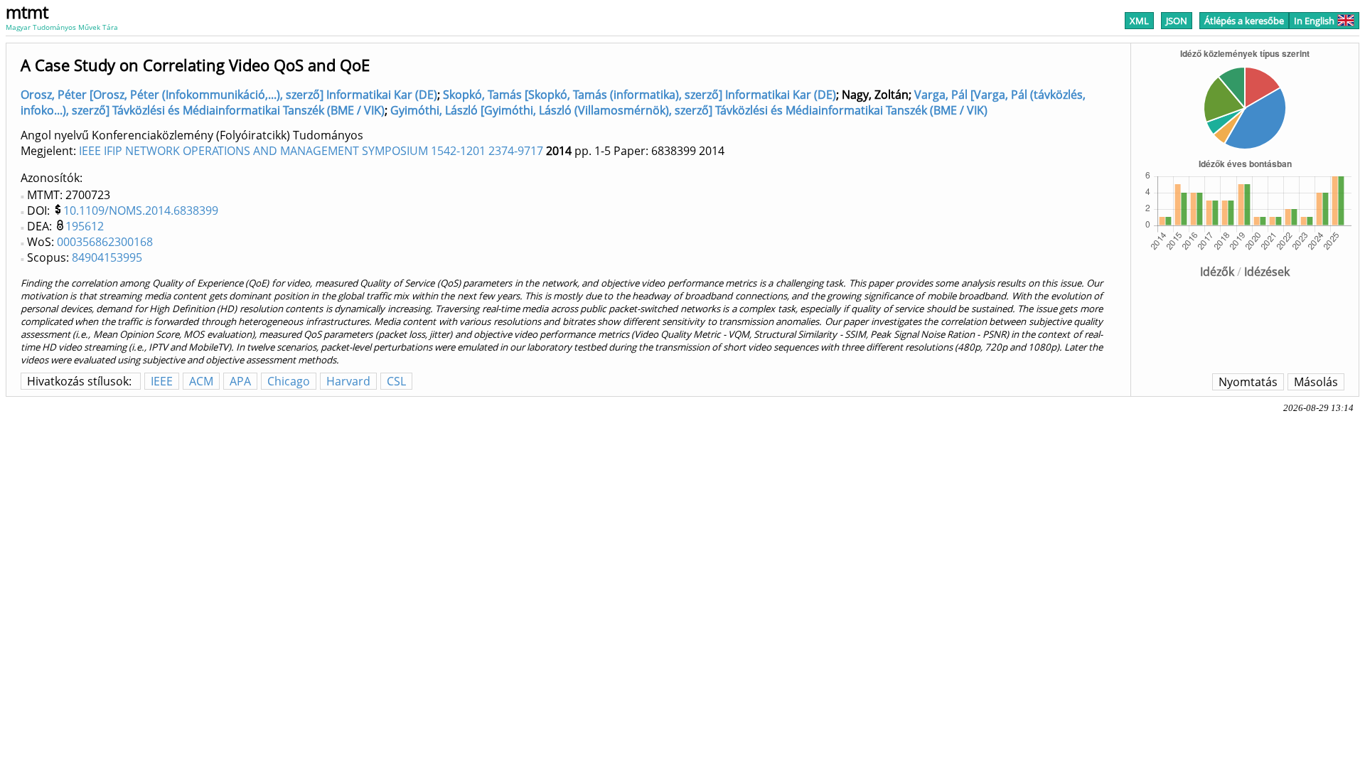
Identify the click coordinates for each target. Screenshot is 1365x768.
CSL (396, 381)
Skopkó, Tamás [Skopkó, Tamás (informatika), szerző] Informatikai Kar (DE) (639, 94)
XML (1139, 20)
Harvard (348, 381)
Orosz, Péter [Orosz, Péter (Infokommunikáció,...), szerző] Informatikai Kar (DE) (229, 94)
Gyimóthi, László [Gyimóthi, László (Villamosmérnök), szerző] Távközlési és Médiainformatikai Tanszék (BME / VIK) (688, 110)
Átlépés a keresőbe (1244, 20)
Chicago (288, 381)
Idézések (1267, 271)
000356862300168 (105, 242)
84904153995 (107, 257)
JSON (1176, 20)
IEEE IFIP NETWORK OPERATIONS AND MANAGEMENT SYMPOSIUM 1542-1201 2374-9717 (311, 151)
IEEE (162, 381)
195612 (84, 226)
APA (240, 381)
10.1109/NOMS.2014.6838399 (140, 210)
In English (1314, 20)
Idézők (1217, 271)
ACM (201, 381)
